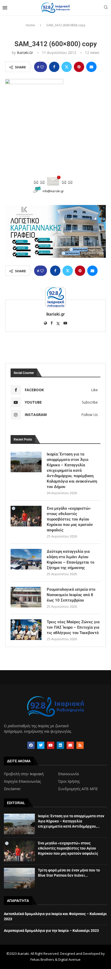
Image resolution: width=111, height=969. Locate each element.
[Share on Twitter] (66, 67)
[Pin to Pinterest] (79, 67)
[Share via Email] (91, 67)
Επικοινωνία (68, 774)
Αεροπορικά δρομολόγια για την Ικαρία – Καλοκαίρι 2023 (51, 930)
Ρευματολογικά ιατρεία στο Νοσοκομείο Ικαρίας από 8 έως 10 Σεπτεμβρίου (71, 595)
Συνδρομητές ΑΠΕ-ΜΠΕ (78, 789)
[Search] (105, 7)
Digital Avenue (69, 959)
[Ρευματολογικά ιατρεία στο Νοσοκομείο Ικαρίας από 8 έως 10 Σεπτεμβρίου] (26, 597)
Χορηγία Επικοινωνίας (22, 781)
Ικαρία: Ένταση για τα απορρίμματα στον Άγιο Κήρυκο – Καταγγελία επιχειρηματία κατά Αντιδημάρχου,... (71, 821)
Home (30, 25)
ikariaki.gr (25, 52)
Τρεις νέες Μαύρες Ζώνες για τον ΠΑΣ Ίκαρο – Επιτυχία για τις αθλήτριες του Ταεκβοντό (73, 627)
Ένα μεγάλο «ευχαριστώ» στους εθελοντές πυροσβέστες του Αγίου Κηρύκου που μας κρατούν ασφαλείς (70, 519)
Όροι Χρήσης (69, 781)
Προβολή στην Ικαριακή (24, 774)
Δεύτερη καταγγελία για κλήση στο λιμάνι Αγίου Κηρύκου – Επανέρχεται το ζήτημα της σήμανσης (70, 559)
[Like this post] (42, 67)
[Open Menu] (5, 7)
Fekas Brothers (42, 959)
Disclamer (12, 789)
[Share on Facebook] (54, 67)
